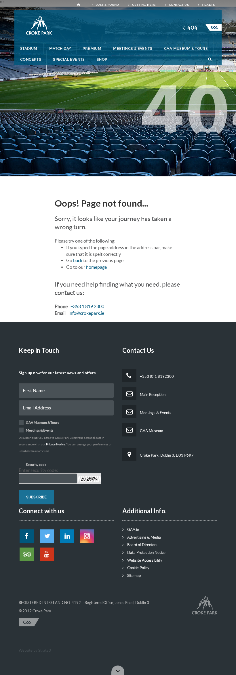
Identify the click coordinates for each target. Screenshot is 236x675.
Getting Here (143, 5)
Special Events (69, 60)
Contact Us (178, 5)
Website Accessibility (144, 560)
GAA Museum (151, 431)
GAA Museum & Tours (186, 49)
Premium (92, 49)
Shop (102, 60)
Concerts (30, 60)
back (77, 260)
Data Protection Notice (145, 552)
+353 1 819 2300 (87, 306)
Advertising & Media (143, 537)
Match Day (60, 49)
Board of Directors (141, 545)
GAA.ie (132, 529)
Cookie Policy (137, 568)
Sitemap (133, 575)
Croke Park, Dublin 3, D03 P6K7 (166, 455)
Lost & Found (107, 5)
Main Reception (152, 394)
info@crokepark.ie (86, 313)
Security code (36, 464)
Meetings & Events (132, 49)
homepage (96, 267)
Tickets (208, 5)
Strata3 (44, 650)
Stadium (28, 49)
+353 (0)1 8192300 (156, 376)
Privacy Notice (55, 444)
